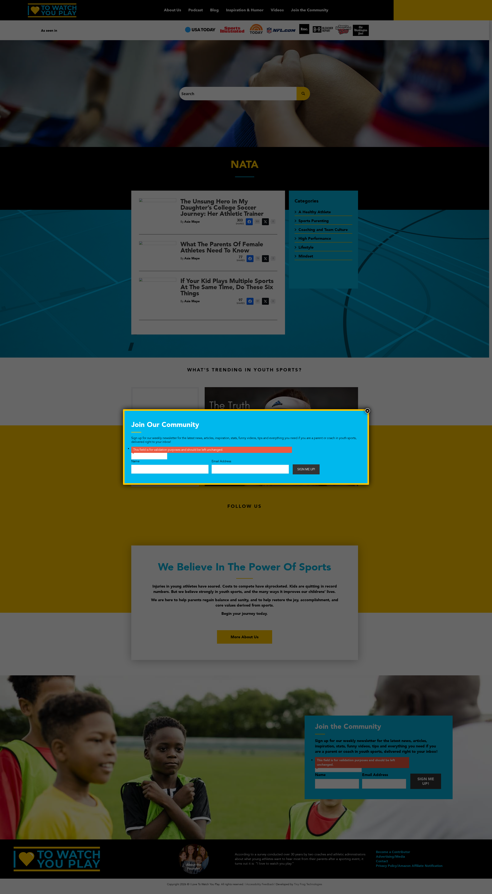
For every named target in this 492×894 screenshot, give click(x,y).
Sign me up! (306, 469)
